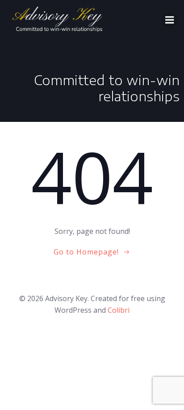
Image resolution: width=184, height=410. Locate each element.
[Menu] (169, 20)
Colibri (119, 310)
